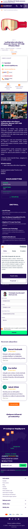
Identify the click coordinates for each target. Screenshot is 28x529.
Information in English (8, 492)
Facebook (9, 519)
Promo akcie (6, 483)
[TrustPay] (21, 514)
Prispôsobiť (13, 280)
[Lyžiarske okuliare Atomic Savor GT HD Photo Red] (14, 25)
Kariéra (4, 486)
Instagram (15, 519)
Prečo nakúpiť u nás (7, 490)
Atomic (11, 50)
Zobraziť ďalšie (14, 404)
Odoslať (23, 465)
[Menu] (26, 6)
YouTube (18, 519)
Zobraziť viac (15, 197)
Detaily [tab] (14, 251)
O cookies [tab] (23, 251)
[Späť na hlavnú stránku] (6, 6)
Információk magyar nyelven (9, 496)
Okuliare (3, 173)
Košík (21, 6)
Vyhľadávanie (16, 6)
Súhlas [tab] (5, 251)
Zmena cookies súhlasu (14, 523)
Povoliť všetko (14, 276)
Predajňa (5, 488)
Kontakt (4, 481)
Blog (4, 485)
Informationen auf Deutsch (9, 494)
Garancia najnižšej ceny (9, 69)
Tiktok (12, 519)
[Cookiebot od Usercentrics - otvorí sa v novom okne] (20, 247)
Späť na (11, 10)
